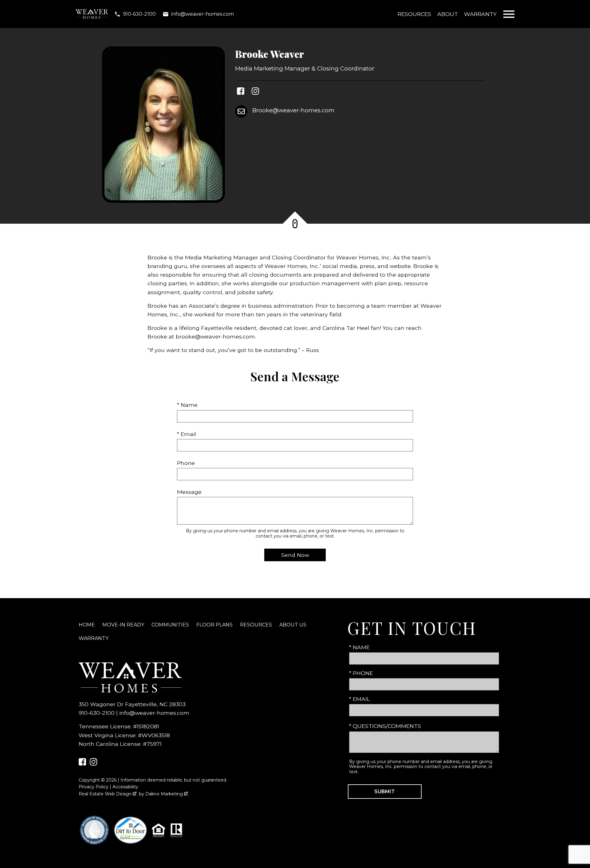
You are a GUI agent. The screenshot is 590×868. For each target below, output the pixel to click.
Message (189, 492)
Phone (186, 463)
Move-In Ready (123, 625)
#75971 (152, 744)
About (447, 14)
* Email (186, 434)
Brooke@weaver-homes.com (293, 110)
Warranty (480, 14)
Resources (414, 14)
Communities (170, 625)
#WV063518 (154, 735)
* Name (187, 405)
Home (87, 625)
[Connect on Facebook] (240, 92)
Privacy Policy (93, 787)
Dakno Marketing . (167, 794)
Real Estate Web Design (106, 794)
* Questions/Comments (385, 726)
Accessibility (125, 787)
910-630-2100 (97, 713)
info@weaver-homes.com (154, 713)
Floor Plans (214, 625)
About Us (292, 625)
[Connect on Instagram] (255, 92)
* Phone (361, 673)
